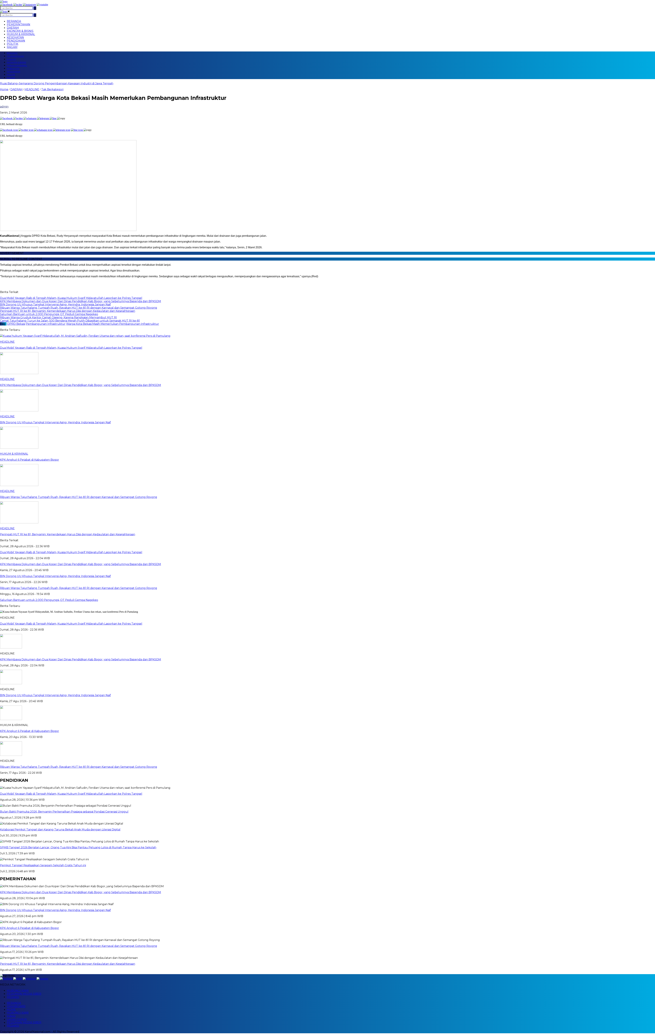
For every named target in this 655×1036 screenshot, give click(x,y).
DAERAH (13, 27)
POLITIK (12, 44)
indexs (11, 1016)
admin (4, 106)
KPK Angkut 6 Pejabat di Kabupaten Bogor (29, 731)
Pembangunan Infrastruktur (46, 324)
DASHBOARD (16, 1006)
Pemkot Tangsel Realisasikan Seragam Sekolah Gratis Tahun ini (43, 865)
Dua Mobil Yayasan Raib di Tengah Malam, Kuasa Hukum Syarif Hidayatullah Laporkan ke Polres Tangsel (71, 623)
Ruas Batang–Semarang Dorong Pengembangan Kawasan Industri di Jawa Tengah (56, 83)
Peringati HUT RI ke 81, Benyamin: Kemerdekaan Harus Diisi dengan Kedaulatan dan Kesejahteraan (67, 963)
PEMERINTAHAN (18, 24)
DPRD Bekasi (16, 324)
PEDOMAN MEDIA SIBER (24, 993)
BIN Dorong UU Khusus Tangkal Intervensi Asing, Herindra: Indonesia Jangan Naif (55, 695)
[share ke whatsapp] (30, 118)
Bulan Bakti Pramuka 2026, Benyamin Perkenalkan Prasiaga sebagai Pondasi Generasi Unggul (64, 811)
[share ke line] (53, 118)
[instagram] (29, 4)
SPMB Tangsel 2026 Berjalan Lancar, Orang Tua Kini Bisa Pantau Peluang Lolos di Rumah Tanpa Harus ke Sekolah (78, 847)
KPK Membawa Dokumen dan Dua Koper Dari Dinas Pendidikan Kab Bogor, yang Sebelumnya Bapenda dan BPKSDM (80, 659)
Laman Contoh (17, 1019)
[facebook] (6, 4)
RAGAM (12, 47)
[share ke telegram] (43, 118)
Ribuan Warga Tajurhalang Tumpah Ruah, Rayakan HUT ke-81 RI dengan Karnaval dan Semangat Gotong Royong (78, 766)
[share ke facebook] (6, 118)
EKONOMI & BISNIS (20, 31)
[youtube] (42, 4)
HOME (11, 1009)
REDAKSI (13, 997)
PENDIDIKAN (16, 40)
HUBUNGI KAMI (18, 990)
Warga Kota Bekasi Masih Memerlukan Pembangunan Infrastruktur (112, 324)
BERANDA (14, 21)
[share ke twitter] (18, 118)
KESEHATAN (15, 37)
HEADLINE (32, 89)
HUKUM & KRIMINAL (21, 34)
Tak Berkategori (52, 89)
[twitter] (17, 4)
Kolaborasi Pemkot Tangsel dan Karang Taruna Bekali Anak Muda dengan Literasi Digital (60, 829)
